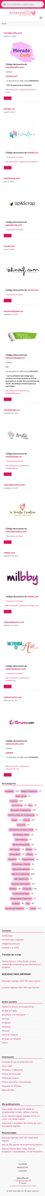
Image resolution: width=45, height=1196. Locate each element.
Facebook (6, 1027)
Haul (30, 805)
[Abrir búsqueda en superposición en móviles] (22, 4)
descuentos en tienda (15, 157)
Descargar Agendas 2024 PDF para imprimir (21, 981)
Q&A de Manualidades (21, 869)
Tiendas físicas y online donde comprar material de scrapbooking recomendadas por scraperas (21, 964)
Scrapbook (27, 889)
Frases (14, 820)
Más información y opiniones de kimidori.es (22, 162)
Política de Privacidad (11, 1074)
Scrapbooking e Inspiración (21, 899)
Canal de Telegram (10, 1035)
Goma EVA (21, 825)
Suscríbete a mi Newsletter (13, 1015)
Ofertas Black (15, 854)
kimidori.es (9, 109)
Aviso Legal (7, 1066)
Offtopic (29, 854)
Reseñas (13, 889)
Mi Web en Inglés (9, 1011)
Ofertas (29, 849)
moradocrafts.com (13, 33)
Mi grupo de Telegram (11, 1039)
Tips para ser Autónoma (15, 908)
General (26, 820)
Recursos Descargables (21, 884)
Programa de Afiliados (11, 1086)
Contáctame (7, 936)
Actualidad (9, 791)
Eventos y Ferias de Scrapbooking (21, 815)
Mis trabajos (14, 849)
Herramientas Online (21, 835)
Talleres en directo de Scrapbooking (18, 1007)
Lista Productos (21, 840)
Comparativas (17, 805)
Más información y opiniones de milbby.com (22, 605)
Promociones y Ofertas (21, 864)
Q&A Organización (21, 879)
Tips (27, 903)
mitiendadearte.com (14, 622)
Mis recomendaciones (21, 845)
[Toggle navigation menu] (41, 18)
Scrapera (15, 903)
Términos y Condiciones (12, 1070)
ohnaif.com (9, 246)
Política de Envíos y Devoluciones (16, 1082)
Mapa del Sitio (8, 1090)
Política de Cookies (10, 1078)
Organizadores (28, 859)
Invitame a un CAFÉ (10, 948)
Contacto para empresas (13, 940)
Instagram (6, 1023)
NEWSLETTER (22, 1167)
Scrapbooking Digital (21, 894)
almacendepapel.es (13, 311)
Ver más (8, 98)
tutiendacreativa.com (14, 485)
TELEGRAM (22, 1164)
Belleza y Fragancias (29, 791)
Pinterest (6, 1031)
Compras (13, 801)
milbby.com (9, 553)
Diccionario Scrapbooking (20, 810)
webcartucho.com (13, 697)
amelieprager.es (12, 410)
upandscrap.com (12, 178)
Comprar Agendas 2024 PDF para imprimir (20, 987)
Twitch (5, 1043)
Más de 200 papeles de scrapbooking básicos (22, 1144)
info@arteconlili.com (11, 944)
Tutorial (33, 908)
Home (4, 24)
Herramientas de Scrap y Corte (21, 830)
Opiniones (12, 859)
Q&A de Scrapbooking (20, 874)
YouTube (5, 1019)
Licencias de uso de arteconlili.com (17, 1062)
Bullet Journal (21, 796)
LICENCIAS (22, 1171)
